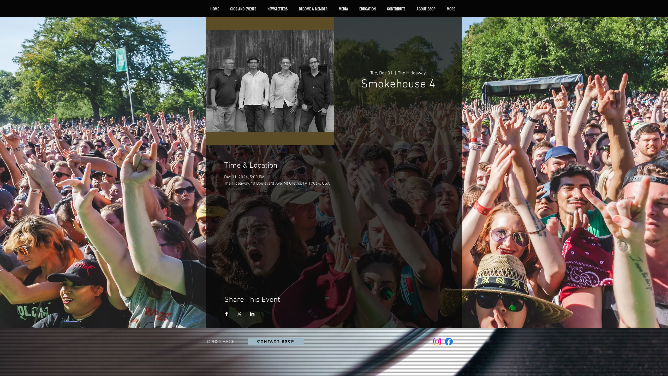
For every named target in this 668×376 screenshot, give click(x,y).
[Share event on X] (239, 314)
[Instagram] (437, 341)
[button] (244, 8)
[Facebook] (449, 341)
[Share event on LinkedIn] (252, 314)
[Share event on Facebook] (226, 314)
